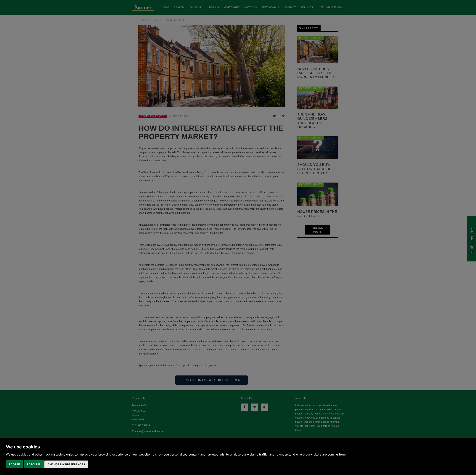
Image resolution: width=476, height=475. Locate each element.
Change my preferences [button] (66, 464)
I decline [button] (34, 464)
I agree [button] (14, 464)
